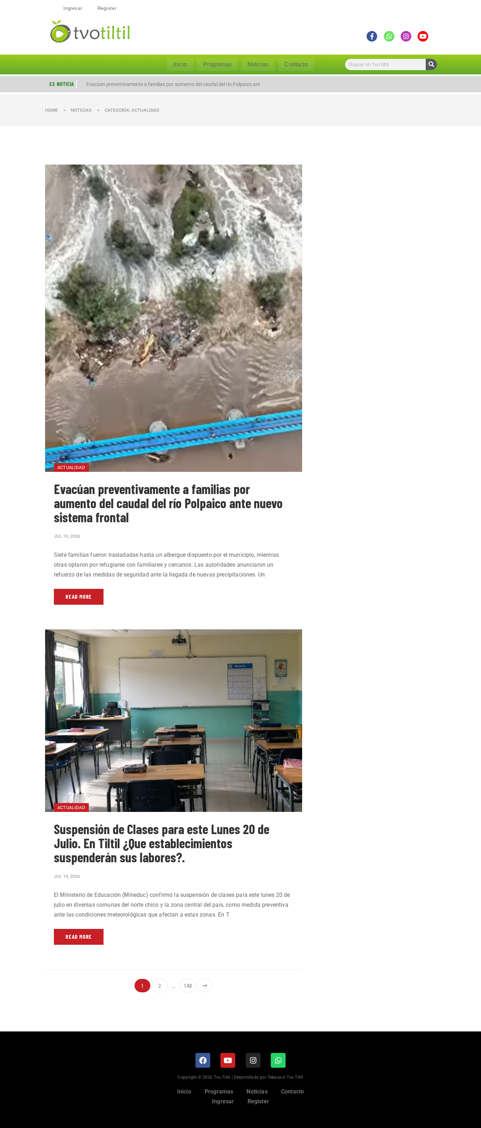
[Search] (431, 64)
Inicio (180, 64)
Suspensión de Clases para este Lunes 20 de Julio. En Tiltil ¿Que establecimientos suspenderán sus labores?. (161, 843)
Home (51, 110)
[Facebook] (202, 1060)
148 (187, 986)
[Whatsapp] (278, 1060)
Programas (217, 64)
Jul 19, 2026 (67, 536)
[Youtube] (227, 1060)
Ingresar (72, 8)
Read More (78, 596)
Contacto (296, 64)
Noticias (258, 64)
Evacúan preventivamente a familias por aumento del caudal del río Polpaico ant (173, 84)
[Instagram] (253, 1060)
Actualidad (71, 467)
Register (107, 8)
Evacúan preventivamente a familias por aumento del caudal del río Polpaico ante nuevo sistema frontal (168, 503)
